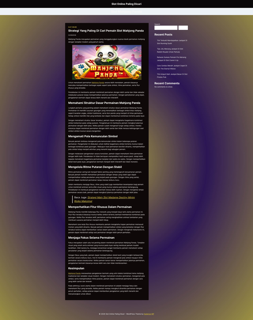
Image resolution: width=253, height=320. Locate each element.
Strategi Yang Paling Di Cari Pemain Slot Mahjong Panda (106, 30)
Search (157, 24)
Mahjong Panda (98, 83)
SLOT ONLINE (72, 27)
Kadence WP (149, 314)
